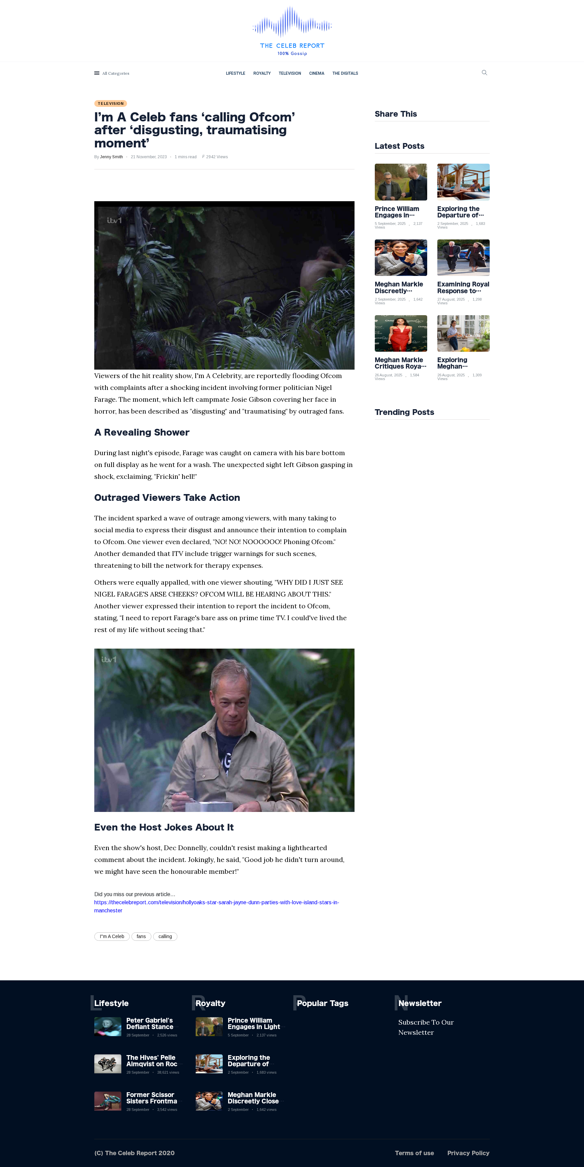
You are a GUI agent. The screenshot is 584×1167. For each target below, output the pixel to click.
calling (165, 936)
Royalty (262, 73)
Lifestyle (235, 73)
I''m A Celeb (112, 936)
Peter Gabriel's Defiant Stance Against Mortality (153, 1027)
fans (141, 936)
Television (290, 73)
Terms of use (414, 1153)
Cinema (316, 73)
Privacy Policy (468, 1153)
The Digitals (345, 73)
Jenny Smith (111, 157)
